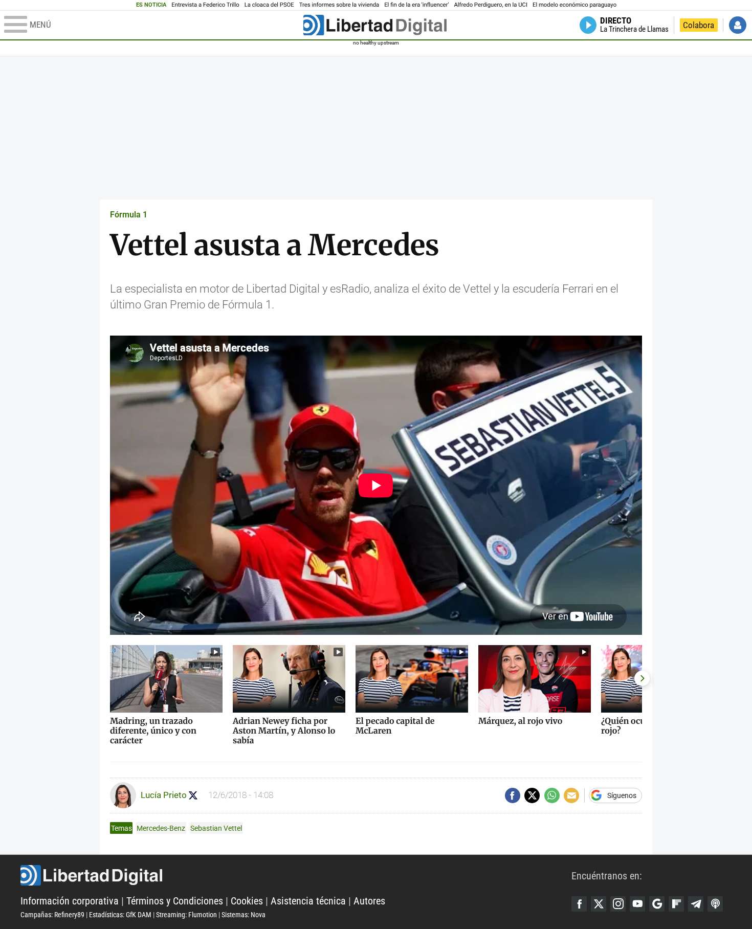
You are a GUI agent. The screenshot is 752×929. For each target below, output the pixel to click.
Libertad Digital (295, 875)
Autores (369, 901)
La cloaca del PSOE (269, 5)
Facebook (579, 904)
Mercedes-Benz (161, 828)
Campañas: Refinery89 (52, 915)
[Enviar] (552, 795)
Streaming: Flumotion (186, 915)
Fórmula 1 (128, 214)
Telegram (695, 904)
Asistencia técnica (308, 901)
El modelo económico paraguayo (574, 5)
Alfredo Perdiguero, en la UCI (490, 5)
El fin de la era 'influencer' (416, 5)
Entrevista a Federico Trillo (205, 5)
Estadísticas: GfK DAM (120, 915)
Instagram (618, 904)
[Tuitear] (532, 795)
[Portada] (375, 25)
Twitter (598, 904)
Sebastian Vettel (216, 828)
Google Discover (657, 904)
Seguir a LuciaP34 (193, 795)
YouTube (637, 904)
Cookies (247, 901)
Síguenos (621, 795)
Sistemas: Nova (244, 915)
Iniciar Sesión (737, 25)
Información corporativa (69, 901)
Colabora (698, 25)
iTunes (715, 904)
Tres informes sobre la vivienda (339, 5)
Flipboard (676, 904)
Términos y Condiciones (174, 901)
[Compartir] (512, 795)
